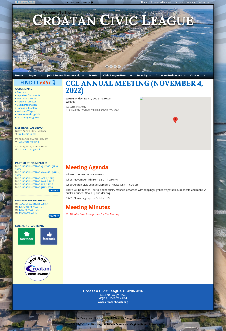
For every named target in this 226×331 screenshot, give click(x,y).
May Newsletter (28, 212)
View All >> (54, 190)
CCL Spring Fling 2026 (28, 117)
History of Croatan (27, 101)
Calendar (22, 92)
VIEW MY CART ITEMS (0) (78, 2)
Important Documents (28, 95)
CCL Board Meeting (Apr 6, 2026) (36, 178)
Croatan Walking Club (28, 114)
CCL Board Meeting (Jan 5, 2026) (35, 187)
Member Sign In (26, 2)
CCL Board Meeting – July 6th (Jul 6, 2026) (36, 168)
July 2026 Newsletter (31, 206)
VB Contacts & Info (27, 98)
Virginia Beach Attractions (147, 324)
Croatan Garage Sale (30, 149)
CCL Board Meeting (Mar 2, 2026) (36, 181)
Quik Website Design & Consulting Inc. (131, 318)
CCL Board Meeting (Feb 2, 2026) (35, 184)
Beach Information (27, 104)
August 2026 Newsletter (33, 203)
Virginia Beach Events (110, 324)
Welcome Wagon (26, 111)
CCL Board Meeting (29, 141)
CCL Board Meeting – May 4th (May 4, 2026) (37, 174)
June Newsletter (28, 209)
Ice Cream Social (27, 133)
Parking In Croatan (27, 108)
